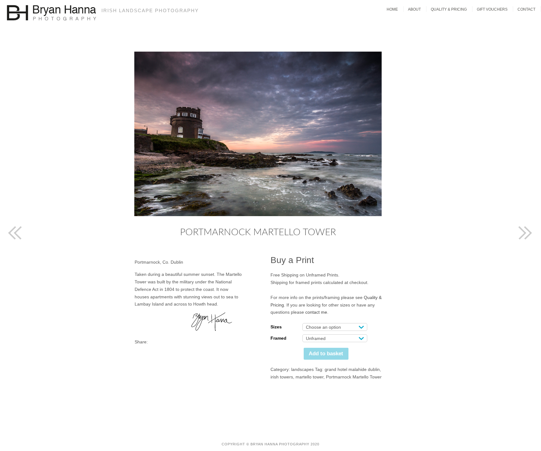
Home (392, 9)
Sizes (276, 326)
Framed (278, 338)
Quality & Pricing (449, 9)
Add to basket (326, 354)
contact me (316, 312)
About (414, 9)
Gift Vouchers (492, 9)
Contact (526, 9)
